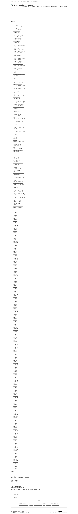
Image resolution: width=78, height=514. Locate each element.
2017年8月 (15, 367)
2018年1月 (15, 360)
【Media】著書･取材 (17, 38)
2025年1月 (15, 239)
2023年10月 (15, 261)
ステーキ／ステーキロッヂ (18, 81)
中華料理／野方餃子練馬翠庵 (18, 141)
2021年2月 (15, 307)
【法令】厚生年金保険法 (17, 59)
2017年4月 (15, 373)
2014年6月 (15, 421)
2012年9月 (15, 450)
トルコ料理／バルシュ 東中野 (18, 102)
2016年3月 (15, 391)
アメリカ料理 (15, 69)
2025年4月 (15, 235)
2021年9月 (15, 297)
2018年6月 (15, 353)
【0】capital (15, 23)
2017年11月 (15, 363)
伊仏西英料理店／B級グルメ (18, 145)
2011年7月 (15, 463)
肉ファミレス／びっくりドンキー (19, 194)
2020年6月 (15, 318)
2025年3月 (15, 236)
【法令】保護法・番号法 (17, 52)
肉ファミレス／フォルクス (18, 196)
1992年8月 (15, 466)
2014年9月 (15, 417)
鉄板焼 (14, 204)
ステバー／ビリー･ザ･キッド (18, 94)
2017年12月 (15, 361)
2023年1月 (15, 274)
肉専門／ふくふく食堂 (17, 200)
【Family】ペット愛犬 (17, 28)
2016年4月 (15, 390)
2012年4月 (15, 456)
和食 (14, 147)
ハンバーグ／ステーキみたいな (19, 118)
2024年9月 (15, 245)
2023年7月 (15, 265)
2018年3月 (15, 357)
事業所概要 (24, 6)
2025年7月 (15, 231)
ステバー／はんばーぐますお (18, 92)
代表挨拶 (20, 503)
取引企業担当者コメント (38, 505)
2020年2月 (15, 324)
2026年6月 (15, 215)
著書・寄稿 (54, 6)
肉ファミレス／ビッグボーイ (18, 193)
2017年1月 (15, 377)
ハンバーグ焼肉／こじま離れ (18, 121)
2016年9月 (15, 383)
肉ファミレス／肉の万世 (17, 198)
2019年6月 (15, 335)
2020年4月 (15, 321)
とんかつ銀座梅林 (16, 115)
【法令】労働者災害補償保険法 (19, 58)
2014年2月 (15, 427)
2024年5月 (15, 251)
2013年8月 (15, 436)
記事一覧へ (16, 496)
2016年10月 (15, 381)
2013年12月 (15, 430)
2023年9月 (15, 262)
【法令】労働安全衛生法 (17, 56)
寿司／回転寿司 (16, 158)
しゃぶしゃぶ (15, 78)
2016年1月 (15, 394)
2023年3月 (15, 271)
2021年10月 (15, 295)
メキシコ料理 (15, 128)
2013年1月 (15, 446)
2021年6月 (15, 301)
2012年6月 (15, 453)
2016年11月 (15, 380)
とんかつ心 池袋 (16, 111)
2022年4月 (15, 287)
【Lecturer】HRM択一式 (17, 36)
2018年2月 (15, 358)
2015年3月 (15, 409)
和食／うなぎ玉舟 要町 (17, 148)
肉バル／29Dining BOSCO (18, 183)
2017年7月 (15, 368)
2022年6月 (15, 284)
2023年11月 (15, 259)
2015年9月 (15, 400)
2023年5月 (15, 268)
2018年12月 (15, 344)
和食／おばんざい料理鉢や (18, 150)
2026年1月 (15, 222)
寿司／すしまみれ (16, 157)
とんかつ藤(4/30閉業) (17, 114)
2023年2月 (15, 272)
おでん (14, 72)
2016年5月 (15, 388)
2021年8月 (15, 298)
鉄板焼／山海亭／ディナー (18, 206)
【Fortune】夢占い (16, 31)
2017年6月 (15, 370)
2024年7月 (15, 248)
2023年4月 (15, 269)
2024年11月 (15, 242)
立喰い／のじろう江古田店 (18, 181)
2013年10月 (15, 433)
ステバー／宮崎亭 (16, 97)
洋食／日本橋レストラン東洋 (18, 173)
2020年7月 (15, 317)
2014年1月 (15, 429)
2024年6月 (15, 249)
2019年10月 (15, 330)
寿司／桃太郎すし (16, 160)
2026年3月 (15, 219)
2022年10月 (15, 278)
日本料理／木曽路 (16, 170)
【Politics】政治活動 (17, 39)
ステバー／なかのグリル (17, 91)
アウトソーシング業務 (41, 503)
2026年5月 (15, 216)
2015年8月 (15, 401)
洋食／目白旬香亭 (16, 174)
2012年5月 (15, 454)
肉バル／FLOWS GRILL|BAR (18, 184)
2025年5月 (15, 234)
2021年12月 (15, 292)
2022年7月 (15, 282)
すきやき (15, 79)
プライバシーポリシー (55, 505)
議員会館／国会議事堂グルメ (18, 201)
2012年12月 (15, 447)
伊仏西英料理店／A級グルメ (18, 144)
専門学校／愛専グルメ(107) (18, 163)
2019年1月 (15, 343)
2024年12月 (15, 241)
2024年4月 (15, 252)
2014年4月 (15, 424)
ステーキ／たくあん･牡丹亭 (18, 82)
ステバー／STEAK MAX (17, 84)
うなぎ (14, 71)
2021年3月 (15, 305)
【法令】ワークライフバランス (19, 51)
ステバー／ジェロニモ (17, 87)
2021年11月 (15, 294)
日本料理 (15, 167)
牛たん (14, 180)
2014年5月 (15, 423)
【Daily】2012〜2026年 (17, 26)
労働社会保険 (56, 503)
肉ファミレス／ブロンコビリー (19, 197)
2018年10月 (15, 347)
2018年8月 (15, 350)
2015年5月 (15, 406)
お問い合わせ (64, 6)
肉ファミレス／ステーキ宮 (18, 191)
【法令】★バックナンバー (18, 46)
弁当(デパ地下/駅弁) (17, 165)
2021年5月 (15, 302)
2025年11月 (15, 225)
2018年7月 (15, 351)
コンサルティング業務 (49, 503)
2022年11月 (15, 277)
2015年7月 (15, 403)
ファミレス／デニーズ (17, 124)
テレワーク (36, 6)
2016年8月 (15, 384)
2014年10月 (15, 416)
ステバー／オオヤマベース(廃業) (19, 85)
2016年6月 (15, 387)
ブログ (59, 6)
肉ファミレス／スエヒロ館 (18, 188)
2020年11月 (15, 311)
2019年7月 (15, 334)
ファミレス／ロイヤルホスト (18, 125)
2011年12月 (15, 460)
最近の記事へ (16, 494)
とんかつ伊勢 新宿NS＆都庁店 (18, 107)
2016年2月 (15, 393)
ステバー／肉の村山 (17, 99)
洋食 (14, 171)
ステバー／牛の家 (16, 98)
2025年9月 (15, 228)
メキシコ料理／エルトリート (18, 130)
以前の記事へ (16, 497)
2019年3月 (15, 340)
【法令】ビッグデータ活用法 (18, 49)
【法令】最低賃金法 (17, 62)
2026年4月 (15, 218)
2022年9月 (15, 279)
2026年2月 (15, 221)
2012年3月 (15, 457)
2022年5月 (15, 285)
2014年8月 (15, 419)
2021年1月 (15, 308)
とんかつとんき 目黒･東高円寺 (18, 104)
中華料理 (15, 140)
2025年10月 (15, 226)
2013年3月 (15, 443)
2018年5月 (15, 354)
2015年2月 (15, 410)
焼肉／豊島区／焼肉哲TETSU (18, 177)
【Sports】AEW (16, 42)
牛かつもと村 (15, 178)
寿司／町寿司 (15, 161)
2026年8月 (15, 212)
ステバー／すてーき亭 (17, 89)
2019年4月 (15, 338)
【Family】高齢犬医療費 (17, 29)
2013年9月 (15, 434)
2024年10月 (15, 244)
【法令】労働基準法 (17, 55)
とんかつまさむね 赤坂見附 (18, 105)
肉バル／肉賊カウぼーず (17, 187)
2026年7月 (15, 213)
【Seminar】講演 (16, 41)
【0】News (15, 25)
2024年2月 (15, 255)
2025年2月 (15, 238)
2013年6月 (15, 439)
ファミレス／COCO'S (17, 122)
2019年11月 (15, 328)
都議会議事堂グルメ (17, 203)
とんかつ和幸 (15, 108)
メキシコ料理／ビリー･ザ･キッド (19, 131)
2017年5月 (15, 371)
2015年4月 (15, 407)
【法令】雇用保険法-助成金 (18, 68)
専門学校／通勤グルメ (17, 164)
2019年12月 (15, 327)
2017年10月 (15, 364)
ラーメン (15, 134)
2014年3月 (15, 426)
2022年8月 (15, 281)
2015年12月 (15, 396)
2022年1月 (15, 291)
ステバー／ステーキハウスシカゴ (19, 88)
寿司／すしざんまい (17, 155)
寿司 (14, 154)
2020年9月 (15, 314)
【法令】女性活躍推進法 (17, 61)
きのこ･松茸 (15, 75)
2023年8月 (15, 264)
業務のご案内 (42, 6)
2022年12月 (15, 275)
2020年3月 (15, 322)
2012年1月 (15, 459)
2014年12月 (15, 413)
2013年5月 (15, 440)
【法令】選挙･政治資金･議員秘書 (19, 65)
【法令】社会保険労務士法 (18, 64)
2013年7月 (15, 437)
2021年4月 (15, 304)
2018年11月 (15, 345)
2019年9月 (15, 331)
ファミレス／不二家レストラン (19, 127)
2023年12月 (15, 258)
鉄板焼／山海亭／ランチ (17, 207)
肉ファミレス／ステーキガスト (19, 190)
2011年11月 (15, 462)
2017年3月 (15, 374)
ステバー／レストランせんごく (19, 95)
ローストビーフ (16, 135)
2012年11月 (15, 449)
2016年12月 (15, 378)
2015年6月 (15, 404)
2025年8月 (15, 229)
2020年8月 (15, 315)
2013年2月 (15, 444)
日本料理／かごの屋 (17, 168)
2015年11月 (15, 397)
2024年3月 (15, 254)
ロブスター (15, 137)
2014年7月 (15, 420)
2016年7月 (15, 386)
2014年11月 (15, 414)
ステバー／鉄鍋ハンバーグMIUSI (19, 101)
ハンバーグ (15, 117)
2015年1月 (15, 411)
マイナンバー (30, 6)
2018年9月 (15, 348)
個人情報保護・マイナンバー (23, 505)
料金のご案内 (48, 6)
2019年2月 (15, 341)
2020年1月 (15, 325)
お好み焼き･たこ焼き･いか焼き (19, 74)
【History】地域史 (16, 32)
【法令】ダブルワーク (17, 48)
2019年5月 (15, 337)
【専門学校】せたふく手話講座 (19, 45)
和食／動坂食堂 (16, 151)
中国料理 (15, 138)
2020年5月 (15, 320)
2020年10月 (15, 312)
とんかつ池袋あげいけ (17, 112)
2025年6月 (15, 232)
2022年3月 (15, 288)
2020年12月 (15, 310)
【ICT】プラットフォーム (18, 35)
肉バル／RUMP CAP (17, 186)
